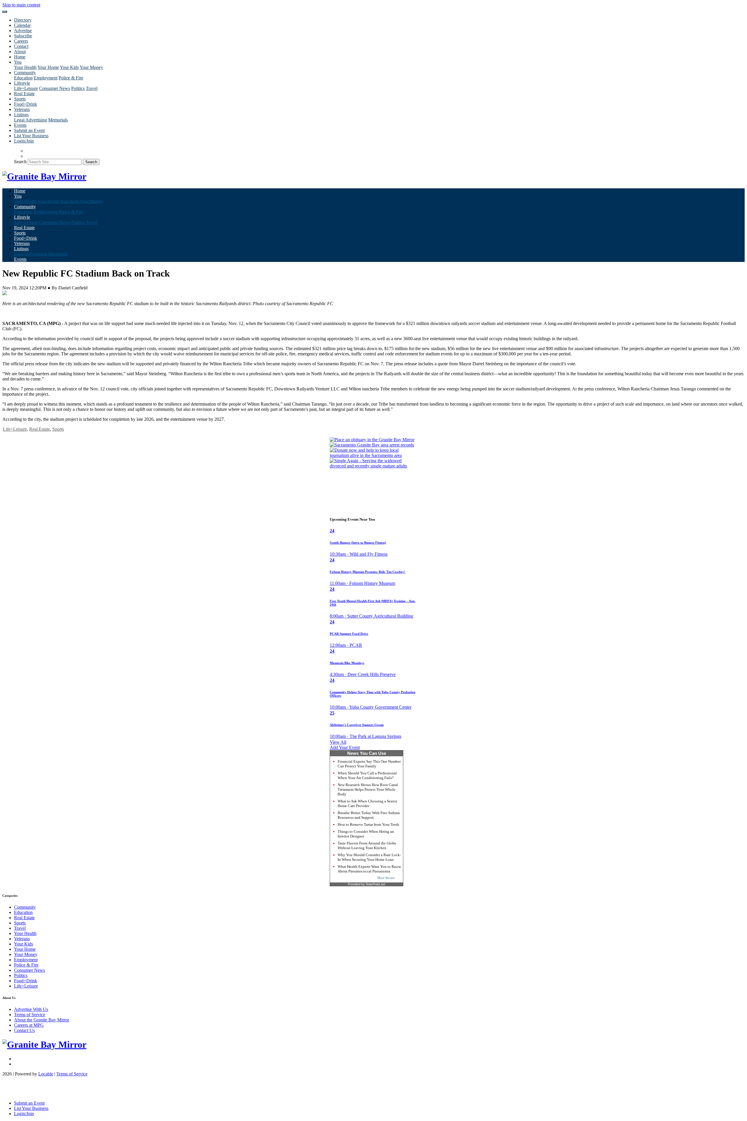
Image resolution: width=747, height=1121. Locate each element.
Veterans (22, 109)
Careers (21, 41)
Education (23, 77)
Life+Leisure (26, 88)
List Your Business (31, 135)
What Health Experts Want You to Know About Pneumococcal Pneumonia (369, 868)
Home (19, 56)
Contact (21, 46)
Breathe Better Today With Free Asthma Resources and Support (369, 815)
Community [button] (25, 72)
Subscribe (23, 35)
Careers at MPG (29, 1025)
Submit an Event (29, 130)
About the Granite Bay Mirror (41, 1019)
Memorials (58, 119)
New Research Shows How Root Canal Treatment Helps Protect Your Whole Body (368, 789)
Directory (23, 20)
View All (338, 742)
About (20, 51)
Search (20, 161)
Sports (20, 98)
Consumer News (54, 88)
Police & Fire (71, 77)
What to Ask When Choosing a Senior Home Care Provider (367, 803)
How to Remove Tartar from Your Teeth (368, 824)
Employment (45, 77)
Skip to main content (21, 4)
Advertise (23, 30)
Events (20, 125)
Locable (45, 1073)
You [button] (18, 62)
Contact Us (24, 1030)
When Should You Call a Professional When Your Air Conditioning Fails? (367, 775)
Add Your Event (345, 747)
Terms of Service (29, 1014)
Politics (78, 88)
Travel (91, 88)
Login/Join (24, 140)
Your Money (91, 67)
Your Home (48, 67)
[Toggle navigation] (4, 12)
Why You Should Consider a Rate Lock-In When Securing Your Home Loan (369, 857)
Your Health (25, 67)
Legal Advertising (30, 119)
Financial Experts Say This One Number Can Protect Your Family (369, 763)
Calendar (22, 25)
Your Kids (69, 67)
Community (25, 907)
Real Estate (24, 93)
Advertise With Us (31, 1009)
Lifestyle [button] (22, 83)
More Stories (386, 878)
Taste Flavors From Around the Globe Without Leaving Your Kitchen (367, 845)
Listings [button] (21, 114)
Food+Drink (25, 104)
